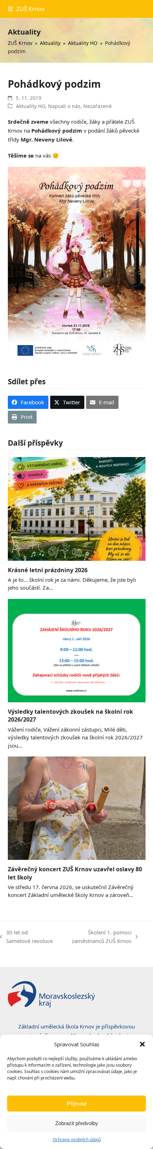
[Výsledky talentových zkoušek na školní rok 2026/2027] (77, 649)
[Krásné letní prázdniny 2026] (77, 508)
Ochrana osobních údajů (77, 1140)
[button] (142, 1044)
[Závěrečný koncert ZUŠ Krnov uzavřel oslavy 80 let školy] (77, 807)
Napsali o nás (64, 106)
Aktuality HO (30, 106)
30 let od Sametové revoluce (26, 937)
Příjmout (76, 1104)
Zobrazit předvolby (76, 1123)
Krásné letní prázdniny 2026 (48, 570)
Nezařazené (97, 106)
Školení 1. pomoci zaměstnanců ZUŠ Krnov (96, 937)
